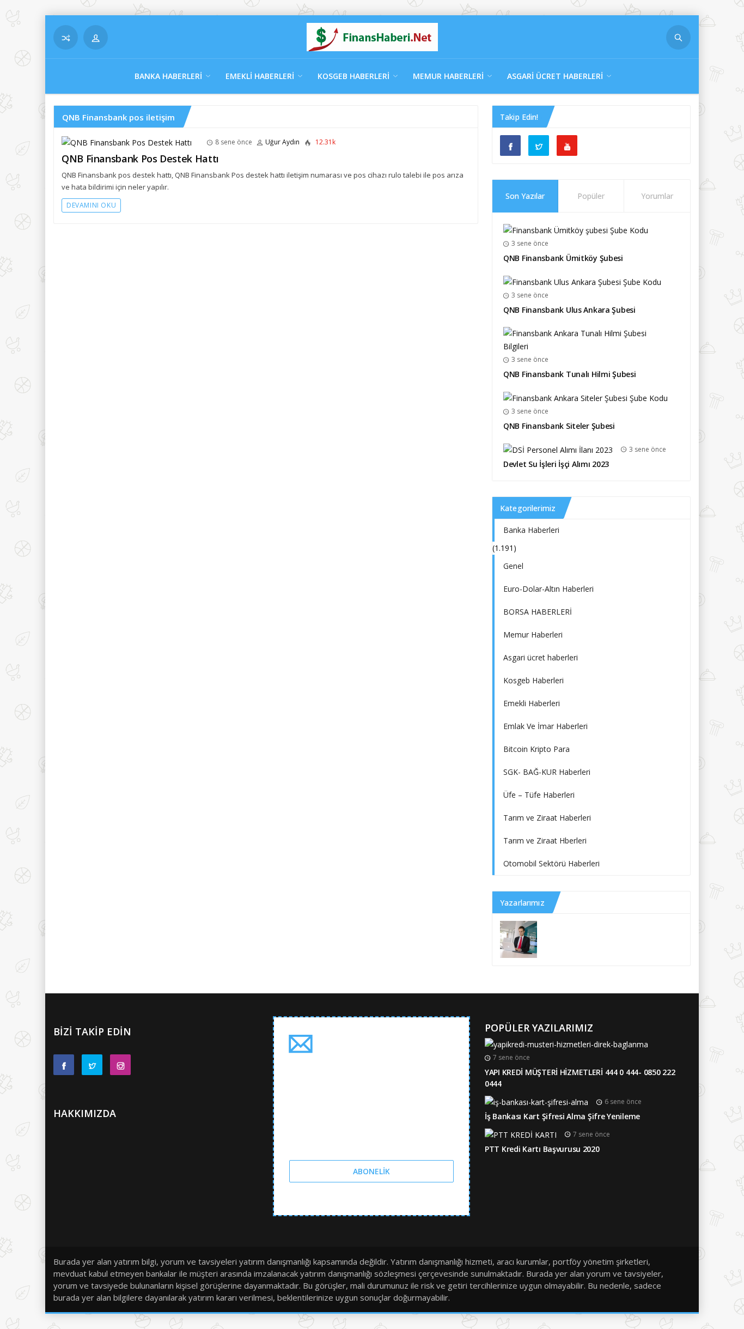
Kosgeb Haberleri (353, 76)
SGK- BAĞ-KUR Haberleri (546, 772)
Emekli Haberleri (259, 76)
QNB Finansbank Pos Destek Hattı (140, 158)
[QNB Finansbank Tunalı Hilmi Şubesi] (587, 339)
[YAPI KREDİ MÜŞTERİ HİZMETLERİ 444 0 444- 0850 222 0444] (566, 1044)
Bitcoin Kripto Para (536, 749)
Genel (513, 566)
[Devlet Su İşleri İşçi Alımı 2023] (558, 449)
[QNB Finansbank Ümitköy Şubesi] (575, 229)
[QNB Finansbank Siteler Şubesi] (585, 397)
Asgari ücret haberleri (555, 76)
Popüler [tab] (591, 196)
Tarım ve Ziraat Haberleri (547, 817)
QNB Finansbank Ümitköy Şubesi (563, 258)
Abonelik (371, 1171)
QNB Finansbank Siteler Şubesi (559, 426)
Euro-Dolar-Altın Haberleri (548, 589)
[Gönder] (678, 37)
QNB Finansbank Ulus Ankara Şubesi (569, 310)
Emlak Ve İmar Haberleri (545, 726)
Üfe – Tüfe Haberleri (539, 795)
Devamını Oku (91, 205)
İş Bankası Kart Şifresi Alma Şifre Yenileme (562, 1116)
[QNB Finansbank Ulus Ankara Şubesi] (582, 281)
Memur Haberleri (448, 76)
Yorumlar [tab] (657, 196)
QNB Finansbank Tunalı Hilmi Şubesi (569, 374)
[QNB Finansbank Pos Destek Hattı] (127, 142)
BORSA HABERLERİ (537, 611)
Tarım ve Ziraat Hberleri (545, 840)
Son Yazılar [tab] (525, 196)
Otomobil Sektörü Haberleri (551, 863)
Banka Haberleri (168, 76)
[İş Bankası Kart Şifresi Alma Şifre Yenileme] (536, 1101)
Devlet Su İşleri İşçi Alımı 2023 (556, 464)
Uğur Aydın (282, 142)
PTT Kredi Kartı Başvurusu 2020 (542, 1149)
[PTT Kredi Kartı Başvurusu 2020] (521, 1134)
